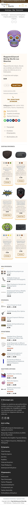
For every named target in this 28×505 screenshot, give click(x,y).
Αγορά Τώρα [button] (7, 215)
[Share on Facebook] (7, 120)
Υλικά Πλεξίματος (6, 465)
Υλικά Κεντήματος (6, 454)
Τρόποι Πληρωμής (6, 482)
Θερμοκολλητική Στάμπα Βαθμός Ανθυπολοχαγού (20, 203)
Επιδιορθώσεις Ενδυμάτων (9, 493)
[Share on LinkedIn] (19, 120)
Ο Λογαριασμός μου (7, 487)
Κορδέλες (4, 459)
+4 (7, 165)
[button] (23, 5)
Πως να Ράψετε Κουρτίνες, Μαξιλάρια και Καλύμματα (13, 442)
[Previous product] (15, 22)
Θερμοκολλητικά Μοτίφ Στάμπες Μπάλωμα (20, 168)
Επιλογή (7, 182)
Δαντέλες (4, 457)
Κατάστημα (8, 10)
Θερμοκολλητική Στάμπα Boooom (7, 202)
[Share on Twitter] (10, 120)
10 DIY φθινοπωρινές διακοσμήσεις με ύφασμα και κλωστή (12, 429)
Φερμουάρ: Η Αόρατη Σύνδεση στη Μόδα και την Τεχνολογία (13, 434)
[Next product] (12, 22)
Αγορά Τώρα (17, 85)
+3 (20, 237)
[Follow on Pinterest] (8, 418)
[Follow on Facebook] (2, 418)
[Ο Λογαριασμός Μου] (20, 5)
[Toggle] (5, 127)
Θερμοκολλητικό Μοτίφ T (7, 169)
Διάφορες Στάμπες (13, 93)
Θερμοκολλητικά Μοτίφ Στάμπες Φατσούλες (7, 243)
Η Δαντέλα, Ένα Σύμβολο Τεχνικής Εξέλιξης (14, 438)
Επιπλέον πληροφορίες (11, 132)
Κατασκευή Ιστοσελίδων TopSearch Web (14, 499)
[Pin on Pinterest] (16, 120)
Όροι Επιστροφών (6, 479)
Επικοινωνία (19, 10)
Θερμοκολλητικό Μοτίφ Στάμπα (21, 242)
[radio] (4, 163)
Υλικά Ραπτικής (5, 451)
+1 (7, 237)
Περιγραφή (10, 127)
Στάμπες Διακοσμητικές (10, 17)
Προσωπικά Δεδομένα (7, 485)
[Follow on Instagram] (5, 418)
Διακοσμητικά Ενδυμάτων (17, 15)
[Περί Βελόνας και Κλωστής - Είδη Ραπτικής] (9, 5)
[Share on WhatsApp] (5, 120)
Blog (13, 10)
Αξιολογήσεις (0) (12, 137)
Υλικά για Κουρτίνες (7, 462)
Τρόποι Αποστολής (6, 490)
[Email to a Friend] (13, 120)
